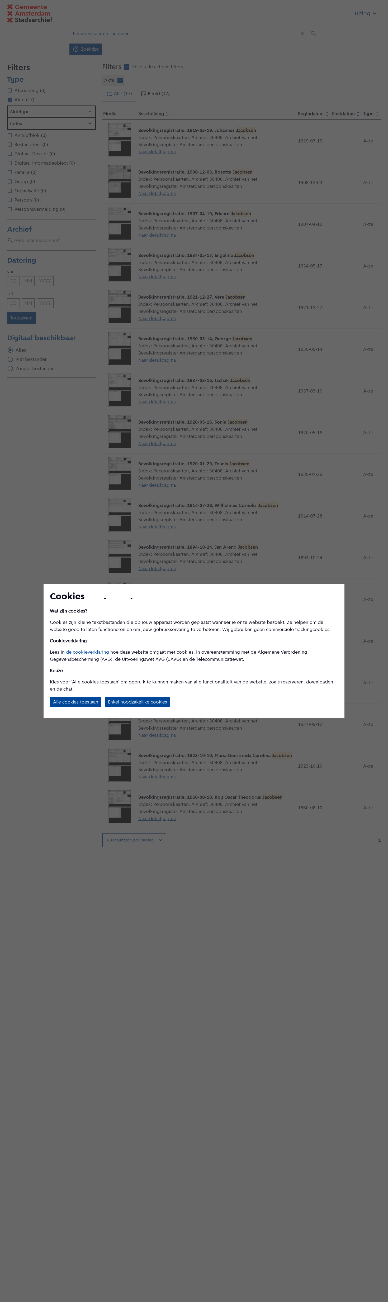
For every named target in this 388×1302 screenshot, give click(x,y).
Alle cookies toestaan (75, 702)
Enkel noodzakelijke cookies (137, 702)
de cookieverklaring (87, 652)
